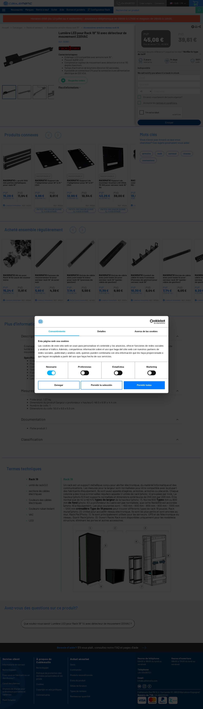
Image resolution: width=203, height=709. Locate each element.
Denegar (58, 385)
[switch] (85, 372)
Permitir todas (144, 385)
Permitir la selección (101, 385)
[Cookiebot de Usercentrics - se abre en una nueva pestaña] (152, 321)
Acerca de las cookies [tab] (146, 331)
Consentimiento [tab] (57, 331)
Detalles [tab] (101, 331)
